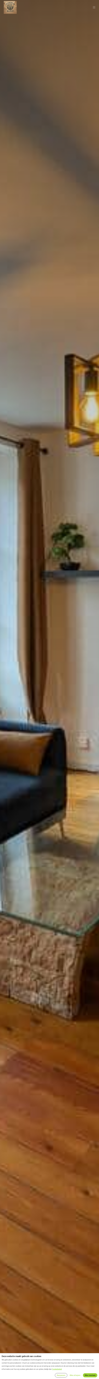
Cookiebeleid (57, 1369)
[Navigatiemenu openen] (94, 7)
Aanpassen (61, 1375)
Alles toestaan (90, 1375)
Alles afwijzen (75, 1375)
